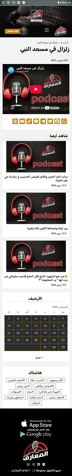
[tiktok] (8, 3)
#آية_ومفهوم (56, 380)
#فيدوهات (16, 391)
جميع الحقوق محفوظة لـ (46, 470)
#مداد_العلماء (36, 397)
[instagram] (14, 3)
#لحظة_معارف (56, 397)
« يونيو (39, 357)
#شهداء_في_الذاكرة (49, 391)
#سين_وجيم (23, 386)
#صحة (30, 391)
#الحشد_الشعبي (16, 380)
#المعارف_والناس (44, 386)
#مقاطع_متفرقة (15, 397)
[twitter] (18, 3)
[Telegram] (23, 3)
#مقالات (35, 403)
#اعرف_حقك (37, 380)
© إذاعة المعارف (20, 470)
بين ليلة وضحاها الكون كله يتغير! (47, 228)
